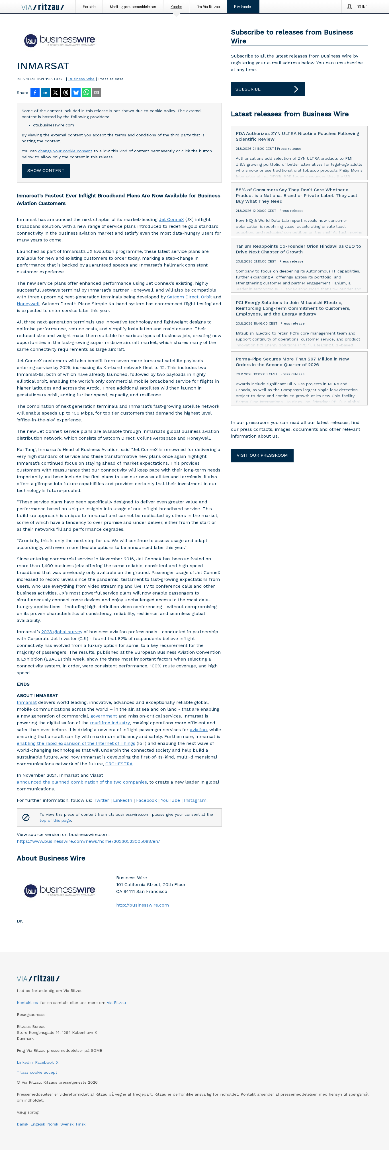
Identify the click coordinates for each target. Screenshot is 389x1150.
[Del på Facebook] (35, 93)
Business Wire (81, 79)
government (104, 716)
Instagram (195, 800)
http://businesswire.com (142, 905)
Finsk (80, 1124)
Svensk (66, 1124)
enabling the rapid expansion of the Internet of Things (76, 743)
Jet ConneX (171, 219)
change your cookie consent (65, 151)
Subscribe (248, 89)
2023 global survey (61, 631)
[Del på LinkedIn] (45, 93)
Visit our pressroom (262, 455)
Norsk (52, 1124)
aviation (198, 729)
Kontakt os (27, 1002)
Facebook (146, 800)
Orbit (206, 297)
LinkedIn (122, 800)
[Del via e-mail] (96, 93)
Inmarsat (27, 702)
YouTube (170, 800)
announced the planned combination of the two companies (82, 782)
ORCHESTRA (119, 763)
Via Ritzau (116, 1002)
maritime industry (110, 722)
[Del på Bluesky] (76, 93)
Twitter (101, 800)
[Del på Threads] (65, 93)
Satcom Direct (182, 297)
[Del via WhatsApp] (86, 93)
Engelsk (37, 1124)
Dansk (22, 1124)
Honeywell (28, 303)
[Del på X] (55, 93)
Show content (46, 170)
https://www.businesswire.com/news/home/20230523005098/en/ (88, 841)
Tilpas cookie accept (37, 1072)
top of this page (55, 820)
